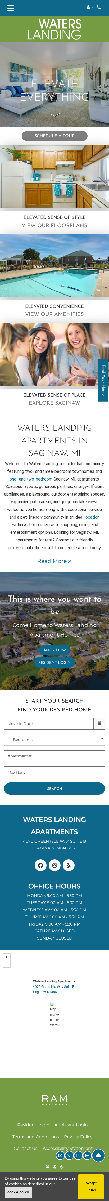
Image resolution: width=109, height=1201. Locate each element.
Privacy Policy (78, 1136)
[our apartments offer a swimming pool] (54, 265)
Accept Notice (91, 1186)
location (91, 517)
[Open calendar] (99, 724)
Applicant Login (71, 1124)
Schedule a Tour (54, 136)
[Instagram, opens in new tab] (55, 865)
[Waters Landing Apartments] (54, 1014)
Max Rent (16, 772)
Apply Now (56, 650)
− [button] (6, 963)
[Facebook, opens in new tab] (41, 865)
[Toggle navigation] (10, 8)
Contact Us (26, 1148)
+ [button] (6, 957)
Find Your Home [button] (103, 383)
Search (54, 789)
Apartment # (20, 756)
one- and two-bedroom (31, 479)
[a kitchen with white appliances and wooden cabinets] (54, 176)
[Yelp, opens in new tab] (69, 865)
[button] (90, 7)
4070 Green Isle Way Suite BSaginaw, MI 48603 (53, 989)
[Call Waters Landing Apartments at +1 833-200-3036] (99, 7)
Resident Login (56, 663)
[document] (54, 1014)
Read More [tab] (52, 561)
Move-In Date (20, 723)
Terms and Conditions (35, 1136)
